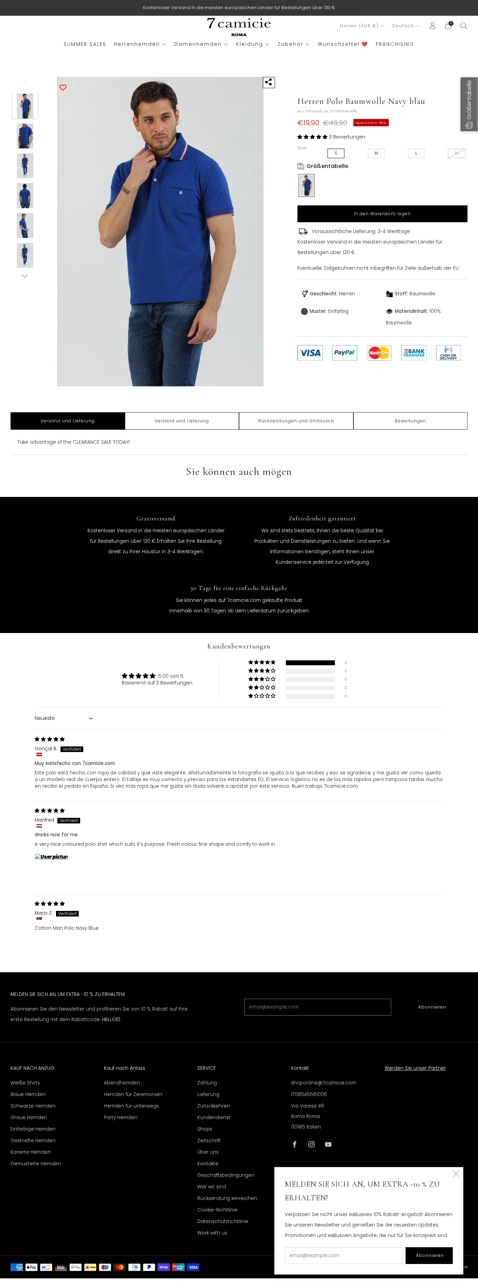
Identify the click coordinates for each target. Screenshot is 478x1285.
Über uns (208, 1152)
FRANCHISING (395, 44)
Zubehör (290, 44)
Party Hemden (121, 1117)
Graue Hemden (28, 1117)
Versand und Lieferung (68, 421)
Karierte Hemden (30, 1152)
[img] (50, 739)
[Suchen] (464, 25)
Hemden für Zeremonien (133, 1094)
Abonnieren (432, 1007)
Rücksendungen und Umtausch (296, 421)
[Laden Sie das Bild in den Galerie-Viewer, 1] (25, 106)
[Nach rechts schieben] (25, 276)
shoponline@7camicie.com (323, 1083)
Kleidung (249, 44)
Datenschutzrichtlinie (222, 1221)
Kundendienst (214, 1117)
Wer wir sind (211, 1187)
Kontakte (207, 1163)
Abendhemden (122, 1083)
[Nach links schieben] (25, 85)
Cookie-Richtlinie (217, 1210)
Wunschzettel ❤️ (343, 44)
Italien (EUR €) (359, 26)
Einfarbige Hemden (33, 1129)
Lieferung (208, 1094)
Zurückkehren (213, 1106)
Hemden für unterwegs (131, 1106)
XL (457, 153)
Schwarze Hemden (33, 1106)
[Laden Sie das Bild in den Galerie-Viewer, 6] (25, 255)
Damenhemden (198, 44)
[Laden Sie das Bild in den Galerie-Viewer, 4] (25, 195)
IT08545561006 (309, 1094)
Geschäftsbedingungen (225, 1175)
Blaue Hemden (27, 1094)
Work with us (212, 1233)
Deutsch (403, 26)
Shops (204, 1129)
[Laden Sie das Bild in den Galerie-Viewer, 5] (25, 225)
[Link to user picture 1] (51, 870)
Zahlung (207, 1083)
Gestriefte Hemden (33, 1140)
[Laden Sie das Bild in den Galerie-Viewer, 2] (25, 136)
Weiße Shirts (25, 1083)
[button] (313, 137)
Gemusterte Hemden (35, 1163)
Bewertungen (410, 421)
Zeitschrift (209, 1140)
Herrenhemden (137, 44)
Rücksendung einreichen (227, 1198)
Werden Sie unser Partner (415, 1068)
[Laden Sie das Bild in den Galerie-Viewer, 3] (25, 165)
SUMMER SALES (85, 44)
